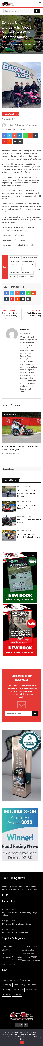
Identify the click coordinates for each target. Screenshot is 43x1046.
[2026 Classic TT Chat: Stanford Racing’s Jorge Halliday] (9, 491)
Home (5, 41)
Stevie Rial (25, 329)
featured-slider (14, 261)
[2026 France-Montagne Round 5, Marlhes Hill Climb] (9, 535)
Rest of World (14, 41)
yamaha (31, 276)
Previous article (9, 311)
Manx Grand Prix (28, 950)
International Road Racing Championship (12, 958)
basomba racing (15, 257)
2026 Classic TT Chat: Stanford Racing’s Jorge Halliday (27, 493)
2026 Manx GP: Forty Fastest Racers (15, 933)
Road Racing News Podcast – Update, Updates (9, 315)
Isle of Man (6, 950)
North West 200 (28, 954)
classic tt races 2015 (30, 257)
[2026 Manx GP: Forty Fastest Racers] (9, 520)
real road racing (27, 273)
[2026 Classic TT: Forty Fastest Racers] (9, 506)
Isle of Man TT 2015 (29, 947)
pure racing (30, 265)
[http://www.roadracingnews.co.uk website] (20, 125)
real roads (13, 276)
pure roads (26, 269)
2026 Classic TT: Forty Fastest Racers (16, 924)
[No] (40, 1038)
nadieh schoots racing (17, 265)
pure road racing (15, 269)
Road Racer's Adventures (31, 961)
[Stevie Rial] (23, 125)
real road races (14, 273)
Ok (22, 1042)
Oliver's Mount (7, 947)
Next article (35, 311)
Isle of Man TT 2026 (29, 957)
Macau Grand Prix (26, 41)
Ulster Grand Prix (8, 964)
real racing (36, 269)
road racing (22, 276)
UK (3, 954)
